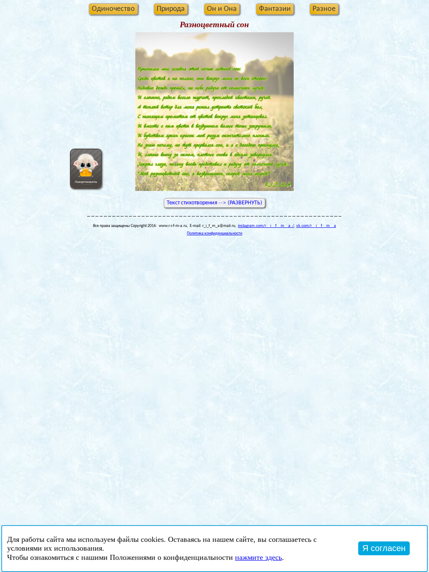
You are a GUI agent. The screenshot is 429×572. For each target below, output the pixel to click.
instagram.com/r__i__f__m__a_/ (266, 226)
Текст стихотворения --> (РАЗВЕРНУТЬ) (214, 202)
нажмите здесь (258, 557)
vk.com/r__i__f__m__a (316, 226)
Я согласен (384, 548)
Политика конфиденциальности (214, 233)
